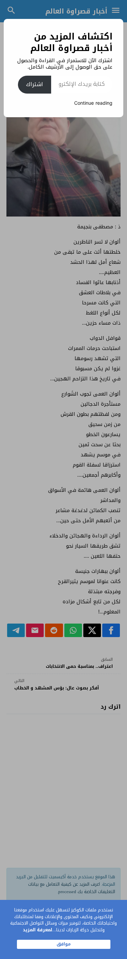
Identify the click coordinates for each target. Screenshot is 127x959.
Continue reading (93, 103)
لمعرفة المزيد (37, 930)
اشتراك (34, 84)
